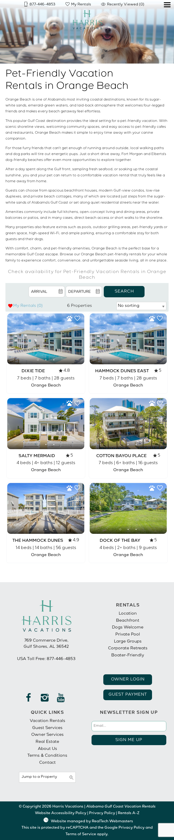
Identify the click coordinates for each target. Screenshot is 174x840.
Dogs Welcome (127, 628)
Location (128, 614)
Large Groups (128, 642)
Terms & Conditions (47, 756)
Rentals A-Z (128, 813)
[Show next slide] (82, 338)
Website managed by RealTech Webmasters (92, 821)
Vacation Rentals (47, 721)
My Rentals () (28, 306)
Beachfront (127, 621)
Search (124, 292)
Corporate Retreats (127, 648)
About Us (47, 749)
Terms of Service (80, 834)
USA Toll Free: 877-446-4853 (46, 659)
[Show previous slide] (8, 338)
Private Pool (127, 635)
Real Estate (47, 742)
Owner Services (47, 735)
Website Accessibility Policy (60, 813)
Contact (47, 763)
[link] (45, 353)
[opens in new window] (28, 700)
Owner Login (128, 679)
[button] (167, 17)
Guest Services (47, 728)
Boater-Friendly (127, 655)
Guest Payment (128, 695)
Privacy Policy (102, 813)
